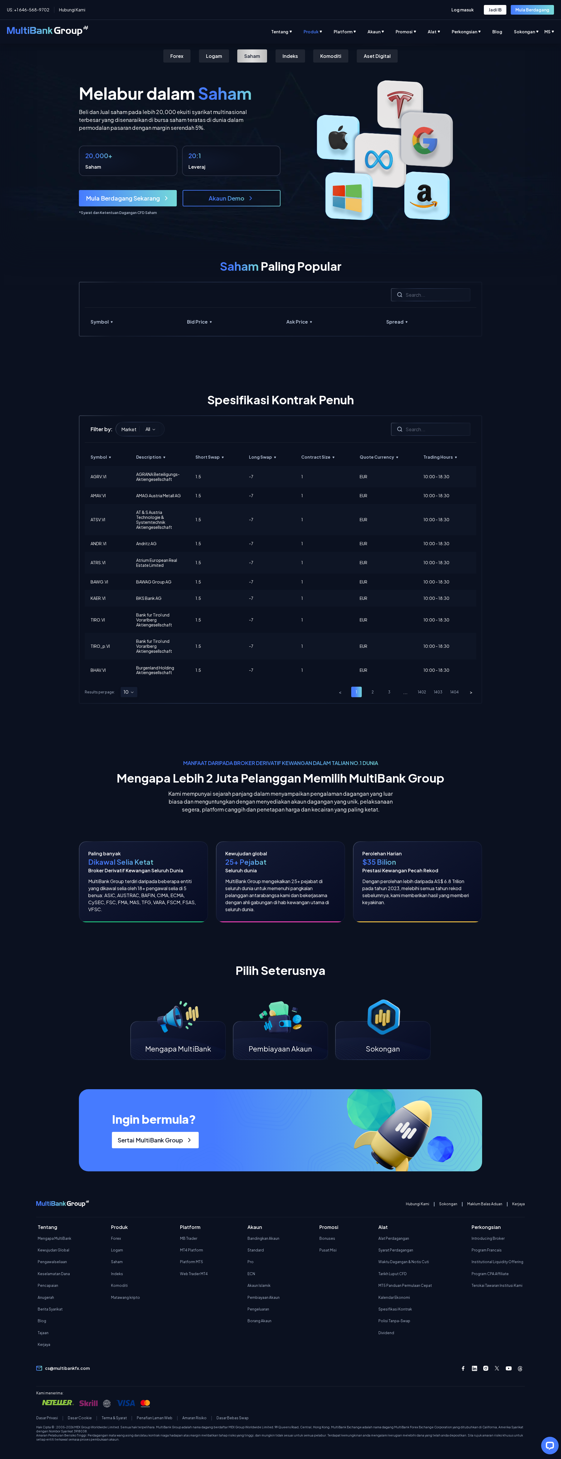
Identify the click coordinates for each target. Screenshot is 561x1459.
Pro (250, 1262)
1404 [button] (454, 692)
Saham (252, 56)
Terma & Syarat (114, 1418)
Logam (214, 56)
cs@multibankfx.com (67, 1368)
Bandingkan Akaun (263, 1238)
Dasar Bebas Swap (233, 1418)
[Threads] (520, 1368)
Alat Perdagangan (393, 1238)
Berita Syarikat (50, 1309)
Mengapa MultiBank (54, 1238)
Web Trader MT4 (194, 1274)
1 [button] (356, 692)
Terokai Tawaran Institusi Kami (497, 1285)
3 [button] (389, 692)
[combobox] (151, 429)
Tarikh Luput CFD (392, 1274)
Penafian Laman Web (154, 1418)
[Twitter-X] (497, 1368)
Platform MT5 (191, 1262)
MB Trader (188, 1238)
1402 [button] (422, 692)
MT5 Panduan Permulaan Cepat (405, 1285)
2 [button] (373, 692)
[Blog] (503, 32)
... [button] (405, 692)
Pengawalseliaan (52, 1262)
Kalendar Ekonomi (394, 1297)
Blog (42, 1321)
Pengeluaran (258, 1309)
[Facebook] (463, 1368)
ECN (251, 1274)
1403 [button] (438, 692)
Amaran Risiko (194, 1418)
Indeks (290, 56)
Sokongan (448, 1204)
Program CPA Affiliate (490, 1274)
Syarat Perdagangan (395, 1250)
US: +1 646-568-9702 (28, 9)
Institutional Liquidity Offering (497, 1262)
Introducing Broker (488, 1238)
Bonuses (327, 1238)
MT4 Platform (191, 1250)
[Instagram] (486, 1368)
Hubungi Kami (72, 9)
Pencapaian (48, 1285)
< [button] (340, 692)
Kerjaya (518, 1204)
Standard (255, 1250)
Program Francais (487, 1250)
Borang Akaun (259, 1321)
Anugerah (46, 1297)
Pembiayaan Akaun (263, 1297)
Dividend (386, 1333)
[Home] (47, 31)
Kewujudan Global (53, 1250)
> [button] (471, 692)
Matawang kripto (125, 1297)
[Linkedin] (474, 1368)
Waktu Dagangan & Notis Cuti (403, 1262)
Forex (176, 56)
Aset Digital (377, 56)
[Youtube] (508, 1368)
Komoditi (330, 56)
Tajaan (43, 1333)
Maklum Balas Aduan (484, 1204)
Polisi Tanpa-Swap (394, 1321)
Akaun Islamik (259, 1285)
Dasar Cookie (80, 1418)
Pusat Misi (328, 1250)
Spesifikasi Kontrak (395, 1309)
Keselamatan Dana (54, 1274)
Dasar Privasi (47, 1418)
